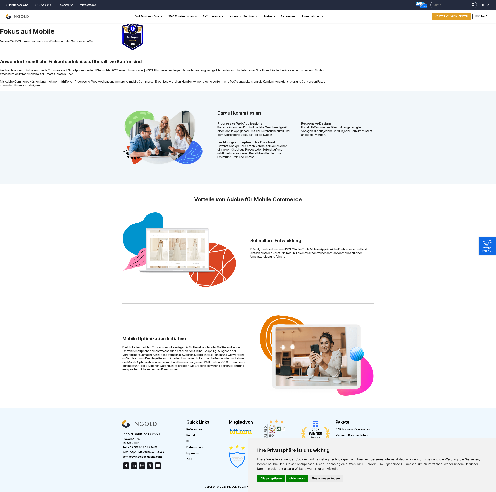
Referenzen (288, 16)
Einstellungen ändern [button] (326, 478)
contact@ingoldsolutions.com (142, 456)
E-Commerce (65, 4)
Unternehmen (311, 16)
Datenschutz (194, 447)
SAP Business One (17, 4)
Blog (189, 441)
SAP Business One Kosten (353, 429)
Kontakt (481, 16)
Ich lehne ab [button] (297, 478)
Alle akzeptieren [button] (271, 478)
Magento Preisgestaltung (352, 435)
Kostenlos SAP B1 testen (451, 16)
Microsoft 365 (88, 4)
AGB (189, 459)
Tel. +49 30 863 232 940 (139, 447)
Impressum (193, 453)
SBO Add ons (43, 4)
